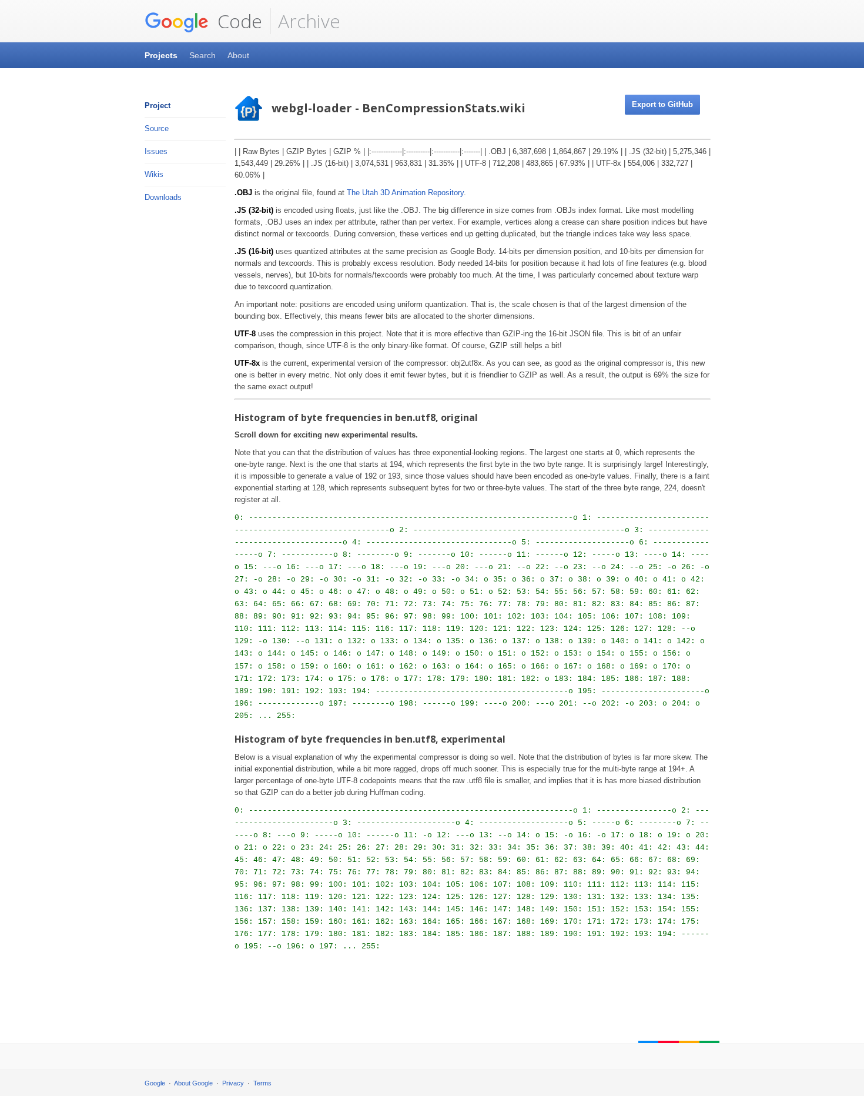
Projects (161, 55)
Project (157, 105)
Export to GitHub (662, 104)
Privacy (233, 1083)
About (238, 55)
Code (237, 21)
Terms (262, 1083)
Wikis (154, 174)
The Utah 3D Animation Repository (405, 192)
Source (157, 128)
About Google (193, 1083)
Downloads (163, 197)
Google (155, 1083)
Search (202, 55)
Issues (156, 151)
